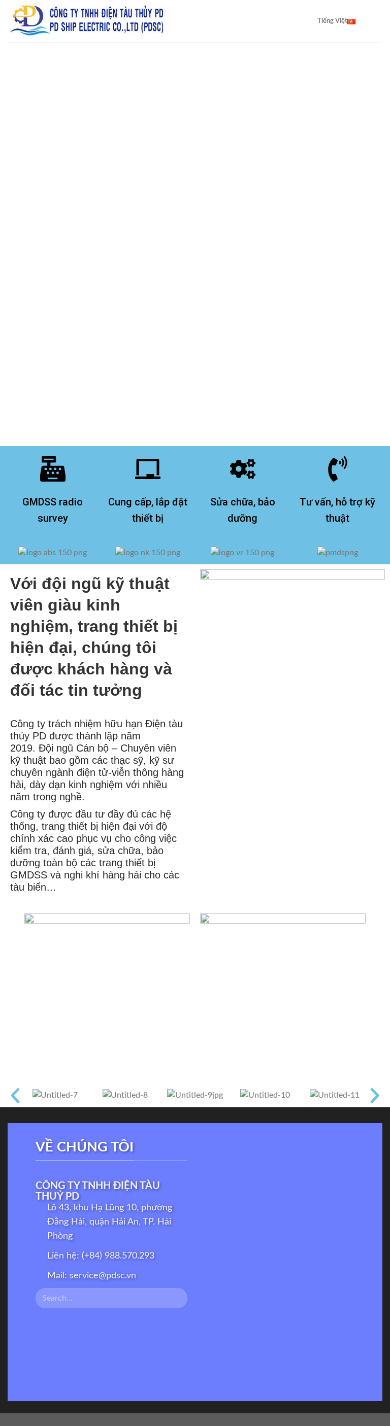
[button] (15, 1095)
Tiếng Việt (332, 21)
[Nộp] (175, 1298)
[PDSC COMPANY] (113, 21)
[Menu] (376, 21)
